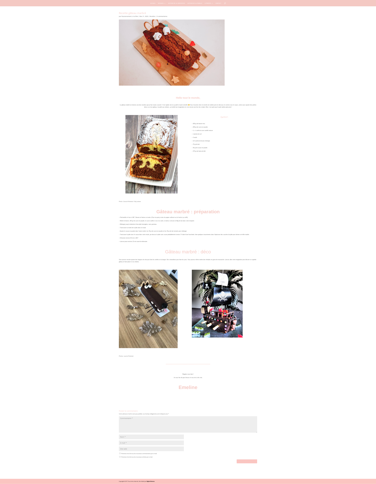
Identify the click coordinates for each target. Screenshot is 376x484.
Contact (218, 3)
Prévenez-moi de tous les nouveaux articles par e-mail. (137, 457)
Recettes (152, 16)
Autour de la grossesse (176, 3)
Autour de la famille (195, 3)
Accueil (152, 3)
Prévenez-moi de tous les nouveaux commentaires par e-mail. (139, 453)
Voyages (161, 3)
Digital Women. (151, 481)
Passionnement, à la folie (130, 16)
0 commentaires (162, 16)
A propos (208, 3)
